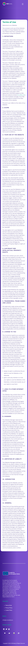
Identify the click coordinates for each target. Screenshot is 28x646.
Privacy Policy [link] (8, 607)
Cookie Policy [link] (8, 610)
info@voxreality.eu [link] (8, 620)
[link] (9, 3)
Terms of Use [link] (8, 605)
